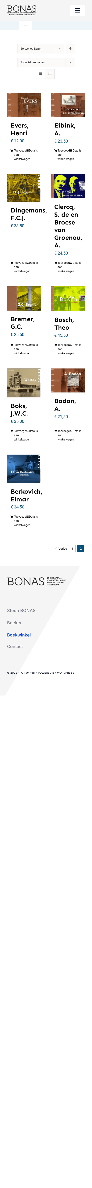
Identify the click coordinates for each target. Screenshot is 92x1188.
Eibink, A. (65, 129)
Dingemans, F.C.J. (29, 214)
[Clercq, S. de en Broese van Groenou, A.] (68, 186)
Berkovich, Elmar (26, 495)
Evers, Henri (20, 129)
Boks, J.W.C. (19, 409)
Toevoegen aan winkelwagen (19, 155)
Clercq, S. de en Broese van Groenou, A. (68, 226)
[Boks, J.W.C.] (24, 382)
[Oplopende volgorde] (70, 48)
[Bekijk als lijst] (49, 74)
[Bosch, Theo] (68, 298)
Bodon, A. (65, 404)
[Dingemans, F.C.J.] (24, 188)
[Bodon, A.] (68, 380)
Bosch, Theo (64, 323)
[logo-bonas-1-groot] (21, 7)
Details (33, 150)
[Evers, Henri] (24, 105)
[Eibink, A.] (68, 105)
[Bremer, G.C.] (24, 298)
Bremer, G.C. (23, 323)
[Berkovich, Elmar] (24, 469)
